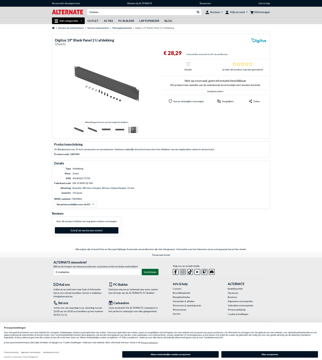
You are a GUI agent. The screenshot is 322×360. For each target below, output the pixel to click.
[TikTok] (190, 271)
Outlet (92, 20)
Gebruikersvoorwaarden (240, 305)
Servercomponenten (98, 27)
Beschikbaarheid (181, 292)
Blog (168, 20)
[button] (225, 101)
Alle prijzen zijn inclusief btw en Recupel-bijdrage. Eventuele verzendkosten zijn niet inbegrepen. (125, 249)
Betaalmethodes (181, 297)
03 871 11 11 (60, 314)
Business (232, 297)
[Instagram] (183, 271)
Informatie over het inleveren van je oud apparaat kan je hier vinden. (211, 249)
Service (176, 313)
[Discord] (212, 271)
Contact (177, 288)
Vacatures (233, 292)
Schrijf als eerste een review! (86, 230)
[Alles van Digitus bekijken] (258, 42)
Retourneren (179, 309)
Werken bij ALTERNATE (139, 3)
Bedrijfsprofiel (235, 288)
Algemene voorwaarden (240, 301)
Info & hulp (264, 3)
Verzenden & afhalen (184, 301)
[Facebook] (176, 271)
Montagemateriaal (122, 27)
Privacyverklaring (237, 309)
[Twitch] (204, 271)
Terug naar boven (161, 254)
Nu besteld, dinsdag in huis (66, 3)
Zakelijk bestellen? (215, 91)
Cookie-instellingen (238, 314)
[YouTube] (197, 271)
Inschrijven (150, 272)
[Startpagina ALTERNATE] (67, 12)
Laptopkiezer (149, 20)
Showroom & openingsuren (187, 305)
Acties (108, 20)
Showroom (205, 3)
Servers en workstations (71, 27)
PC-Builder (126, 20)
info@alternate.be (62, 296)
